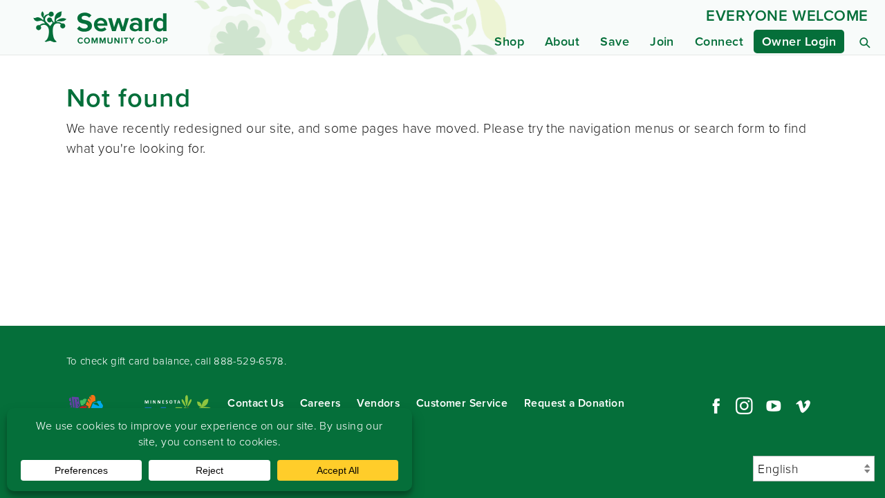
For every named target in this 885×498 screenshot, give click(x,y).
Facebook (714, 406)
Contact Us (255, 403)
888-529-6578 (249, 361)
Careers (320, 403)
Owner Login (799, 41)
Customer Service (461, 403)
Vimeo (803, 406)
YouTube (774, 406)
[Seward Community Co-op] (143, 27)
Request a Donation (574, 403)
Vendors (378, 403)
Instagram (744, 406)
